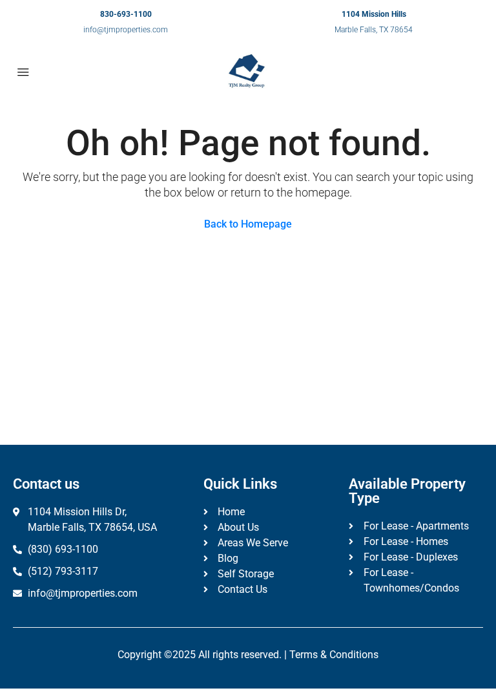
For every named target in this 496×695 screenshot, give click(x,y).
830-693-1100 (126, 14)
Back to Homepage (248, 224)
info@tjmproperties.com (125, 29)
